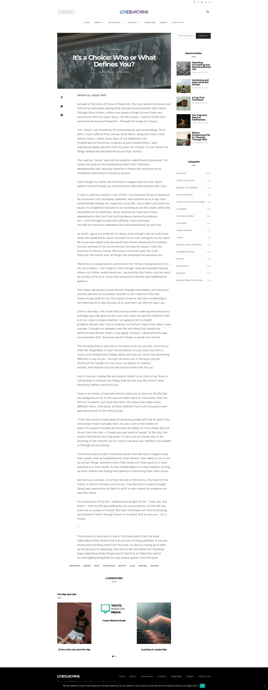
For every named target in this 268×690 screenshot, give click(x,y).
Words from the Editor (190, 280)
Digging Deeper (185, 216)
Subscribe (149, 22)
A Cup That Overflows (198, 98)
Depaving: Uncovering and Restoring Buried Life (201, 66)
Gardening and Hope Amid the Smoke (200, 82)
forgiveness (109, 566)
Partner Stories (186, 252)
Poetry (181, 259)
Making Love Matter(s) (189, 245)
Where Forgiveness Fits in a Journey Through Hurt (201, 136)
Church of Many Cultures (191, 202)
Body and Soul (185, 195)
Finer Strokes (184, 230)
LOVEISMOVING (114, 578)
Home (87, 22)
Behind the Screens (187, 188)
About (97, 22)
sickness (155, 566)
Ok (202, 686)
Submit (163, 22)
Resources (117, 49)
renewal (143, 566)
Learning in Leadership (154, 649)
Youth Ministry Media (114, 620)
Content (132, 22)
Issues (180, 237)
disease (87, 566)
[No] (264, 685)
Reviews (181, 273)
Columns (181, 209)
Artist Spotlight (186, 180)
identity (122, 566)
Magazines (114, 22)
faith (97, 566)
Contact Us (178, 22)
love (133, 566)
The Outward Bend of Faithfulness (199, 117)
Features (182, 223)
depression (75, 566)
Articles (181, 173)
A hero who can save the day (74, 649)
